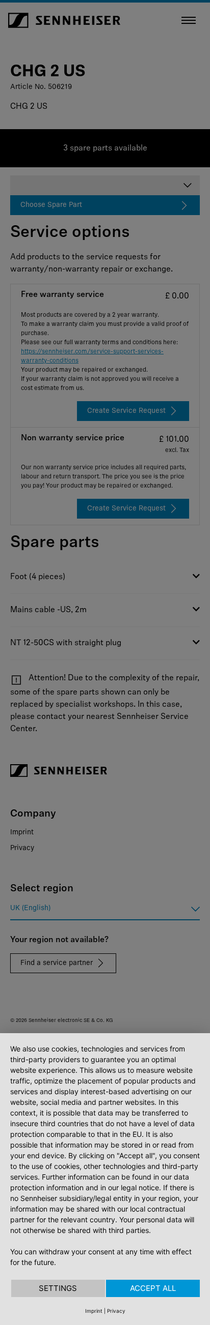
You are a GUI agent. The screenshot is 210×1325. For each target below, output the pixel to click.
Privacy (116, 1311)
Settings (58, 1288)
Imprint (93, 1311)
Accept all (153, 1288)
